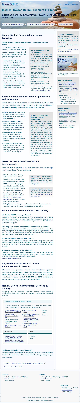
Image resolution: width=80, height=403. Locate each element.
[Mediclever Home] (9, 4)
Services (66, 4)
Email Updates (63, 125)
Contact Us (50, 397)
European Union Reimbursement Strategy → (19, 301)
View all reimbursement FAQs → (12, 259)
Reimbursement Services (39, 397)
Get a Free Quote (64, 120)
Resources (75, 4)
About (59, 4)
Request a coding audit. (42, 90)
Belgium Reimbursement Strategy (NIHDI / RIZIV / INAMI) (30, 325)
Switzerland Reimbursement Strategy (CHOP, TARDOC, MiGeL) (31, 319)
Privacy (56, 397)
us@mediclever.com (46, 378)
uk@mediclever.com (9, 378)
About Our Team (26, 397)
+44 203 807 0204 (9, 381)
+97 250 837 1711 (67, 392)
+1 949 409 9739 (45, 381)
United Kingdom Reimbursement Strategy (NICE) (12, 316)
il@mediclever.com (67, 390)
